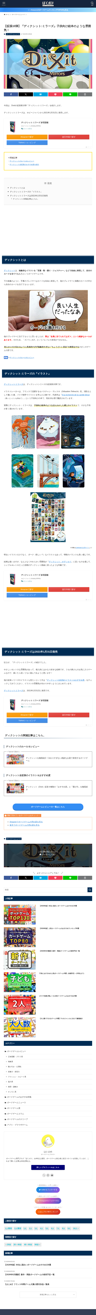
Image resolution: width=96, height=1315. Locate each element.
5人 (47, 1228)
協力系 (10, 1082)
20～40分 (18, 1245)
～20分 (8, 1245)
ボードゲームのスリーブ (17, 1119)
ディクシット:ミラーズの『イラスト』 (26, 192)
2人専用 (17, 1228)
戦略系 (10, 1062)
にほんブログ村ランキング (48, 1212)
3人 (36, 1228)
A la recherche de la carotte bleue (76, 395)
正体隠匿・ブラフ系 (15, 1057)
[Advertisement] (48, 229)
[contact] (52, 1175)
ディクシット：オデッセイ (60, 562)
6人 (52, 1228)
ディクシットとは (17, 188)
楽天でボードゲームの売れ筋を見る (25, 825)
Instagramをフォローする (49, 1201)
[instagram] (48, 1175)
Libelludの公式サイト (82, 547)
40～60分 (28, 1245)
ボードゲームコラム (15, 1114)
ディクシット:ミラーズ (13, 384)
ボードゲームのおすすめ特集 (19, 1097)
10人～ (76, 1228)
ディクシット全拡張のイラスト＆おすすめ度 (65, 680)
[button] (11, 94)
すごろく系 (12, 1092)
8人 (63, 1228)
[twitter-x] (44, 1175)
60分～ (38, 1245)
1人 (25, 1228)
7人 (58, 1228)
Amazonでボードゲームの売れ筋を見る (26, 822)
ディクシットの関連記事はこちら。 (26, 199)
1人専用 (8, 1228)
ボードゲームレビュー (16, 1051)
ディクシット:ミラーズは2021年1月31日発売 (29, 196)
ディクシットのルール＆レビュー (22, 161)
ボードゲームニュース (13, 34)
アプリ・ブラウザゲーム (17, 1125)
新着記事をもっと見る (48, 1294)
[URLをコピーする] (85, 94)
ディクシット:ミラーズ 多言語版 (34, 122)
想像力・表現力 (14, 1072)
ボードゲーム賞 (13, 1108)
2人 (30, 1228)
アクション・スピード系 (17, 1077)
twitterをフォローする (49, 1190)
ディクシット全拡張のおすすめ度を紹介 (24, 164)
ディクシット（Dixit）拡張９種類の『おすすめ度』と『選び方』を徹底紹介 (57, 788)
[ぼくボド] (48, 4)
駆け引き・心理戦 (14, 1067)
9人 (69, 1228)
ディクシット (9, 271)
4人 (41, 1228)
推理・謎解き (13, 1087)
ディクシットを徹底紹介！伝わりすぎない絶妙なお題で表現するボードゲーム (57, 759)
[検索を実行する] (89, 889)
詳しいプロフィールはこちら (48, 1167)
